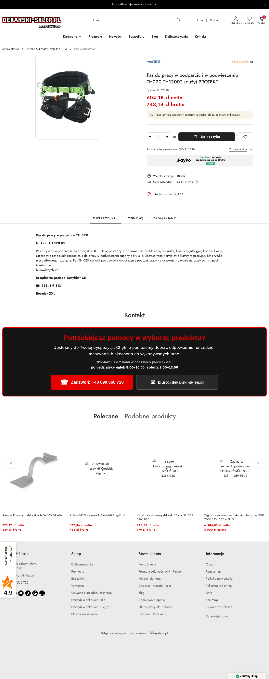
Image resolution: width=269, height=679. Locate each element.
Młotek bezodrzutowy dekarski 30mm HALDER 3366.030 (98, 517)
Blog (141, 592)
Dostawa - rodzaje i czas (154, 585)
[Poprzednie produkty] (11, 463)
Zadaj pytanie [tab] (164, 218)
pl (198, 20)
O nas (210, 564)
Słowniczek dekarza (84, 614)
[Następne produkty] (258, 463)
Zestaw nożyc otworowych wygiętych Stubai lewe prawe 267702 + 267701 (234, 517)
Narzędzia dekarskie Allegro (90, 607)
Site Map (212, 600)
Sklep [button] (76, 554)
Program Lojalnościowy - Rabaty (160, 571)
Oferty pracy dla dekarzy (155, 607)
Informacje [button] (215, 554)
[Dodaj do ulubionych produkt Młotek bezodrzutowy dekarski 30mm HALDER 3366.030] (128, 431)
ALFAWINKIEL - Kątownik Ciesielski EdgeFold (30, 515)
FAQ (209, 592)
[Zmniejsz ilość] (150, 137)
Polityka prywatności (219, 578)
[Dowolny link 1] (42, 593)
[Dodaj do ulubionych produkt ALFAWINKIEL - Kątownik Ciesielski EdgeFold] (60, 431)
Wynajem (77, 585)
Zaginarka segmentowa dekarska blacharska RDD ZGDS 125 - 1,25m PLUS (167, 517)
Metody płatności (150, 578)
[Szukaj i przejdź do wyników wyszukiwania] (178, 20)
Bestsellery (78, 578)
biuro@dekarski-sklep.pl (19, 575)
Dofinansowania (82, 564)
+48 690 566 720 (16, 582)
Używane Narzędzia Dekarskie (91, 592)
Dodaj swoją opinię (151, 600)
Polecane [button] (105, 416)
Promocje (77, 571)
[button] (72, 37)
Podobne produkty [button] (150, 416)
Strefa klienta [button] (149, 554)
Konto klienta (147, 564)
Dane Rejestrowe (217, 616)
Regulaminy (213, 571)
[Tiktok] (28, 593)
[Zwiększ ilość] (167, 137)
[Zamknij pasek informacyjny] (265, 4)
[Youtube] (21, 593)
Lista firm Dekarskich (152, 614)
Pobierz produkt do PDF (169, 194)
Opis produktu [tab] (105, 218)
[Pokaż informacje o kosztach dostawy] (197, 182)
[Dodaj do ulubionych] (245, 136)
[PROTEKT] (153, 61)
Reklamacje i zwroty (219, 585)
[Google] (35, 593)
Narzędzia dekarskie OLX (88, 600)
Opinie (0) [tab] (135, 218)
